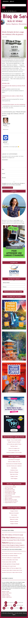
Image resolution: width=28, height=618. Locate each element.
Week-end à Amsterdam (14, 513)
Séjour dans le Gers (14, 474)
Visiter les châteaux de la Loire (14, 461)
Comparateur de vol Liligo (10, 489)
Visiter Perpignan (14, 478)
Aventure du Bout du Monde (10, 486)
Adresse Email (6, 282)
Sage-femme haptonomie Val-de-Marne (12, 496)
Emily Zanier (6, 123)
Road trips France (14, 446)
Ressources (5, 1)
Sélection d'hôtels (6, 545)
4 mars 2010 (6, 144)
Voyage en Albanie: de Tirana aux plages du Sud (11, 568)
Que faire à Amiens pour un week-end (14, 465)
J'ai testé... (23, 540)
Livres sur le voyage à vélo (14, 450)
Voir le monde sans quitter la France (14, 444)
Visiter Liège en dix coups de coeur (9, 566)
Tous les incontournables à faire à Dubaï (10, 559)
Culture (12, 537)
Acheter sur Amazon (6, 595)
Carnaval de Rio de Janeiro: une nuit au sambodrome (13, 104)
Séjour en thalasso (8, 498)
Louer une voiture (8, 495)
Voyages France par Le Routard (14, 442)
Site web (4, 177)
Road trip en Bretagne (14, 472)
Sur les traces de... (18, 543)
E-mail (3, 173)
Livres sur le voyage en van (14, 448)
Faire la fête (17, 540)
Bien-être (4, 535)
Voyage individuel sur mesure (10, 502)
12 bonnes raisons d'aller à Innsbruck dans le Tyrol (12, 570)
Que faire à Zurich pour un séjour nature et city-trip (12, 572)
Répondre (5, 125)
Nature (5, 542)
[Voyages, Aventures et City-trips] (14, 19)
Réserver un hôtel (5, 591)
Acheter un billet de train (7, 597)
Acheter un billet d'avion (6, 593)
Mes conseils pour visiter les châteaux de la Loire (12, 553)
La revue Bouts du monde (10, 494)
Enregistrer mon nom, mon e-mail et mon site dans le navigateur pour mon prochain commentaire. (13, 184)
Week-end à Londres (14, 519)
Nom (3, 169)
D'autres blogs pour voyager (10, 492)
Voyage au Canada (14, 523)
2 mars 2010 (6, 126)
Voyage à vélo (22, 547)
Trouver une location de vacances (11, 501)
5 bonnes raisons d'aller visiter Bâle (9, 561)
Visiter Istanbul (14, 515)
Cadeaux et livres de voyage (15, 535)
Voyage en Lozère (14, 476)
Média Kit (12, 1)
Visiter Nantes (14, 468)
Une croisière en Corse (14, 517)
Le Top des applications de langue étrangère (10, 564)
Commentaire (5, 159)
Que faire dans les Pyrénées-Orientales (14, 463)
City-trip (5, 537)
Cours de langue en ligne (9, 491)
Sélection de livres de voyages (11, 499)
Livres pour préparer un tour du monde (14, 452)
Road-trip (10, 543)
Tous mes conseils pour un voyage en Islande (11, 557)
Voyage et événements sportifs (12, 547)
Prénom (4, 286)
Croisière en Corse (14, 470)
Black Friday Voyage (9, 488)
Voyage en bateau (14, 545)
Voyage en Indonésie (14, 521)
